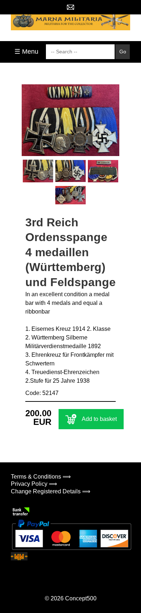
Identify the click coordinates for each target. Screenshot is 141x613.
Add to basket (99, 419)
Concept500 (81, 598)
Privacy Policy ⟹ (34, 484)
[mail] (70, 7)
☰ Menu (26, 51)
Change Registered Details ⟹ (50, 491)
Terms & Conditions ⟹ (41, 477)
